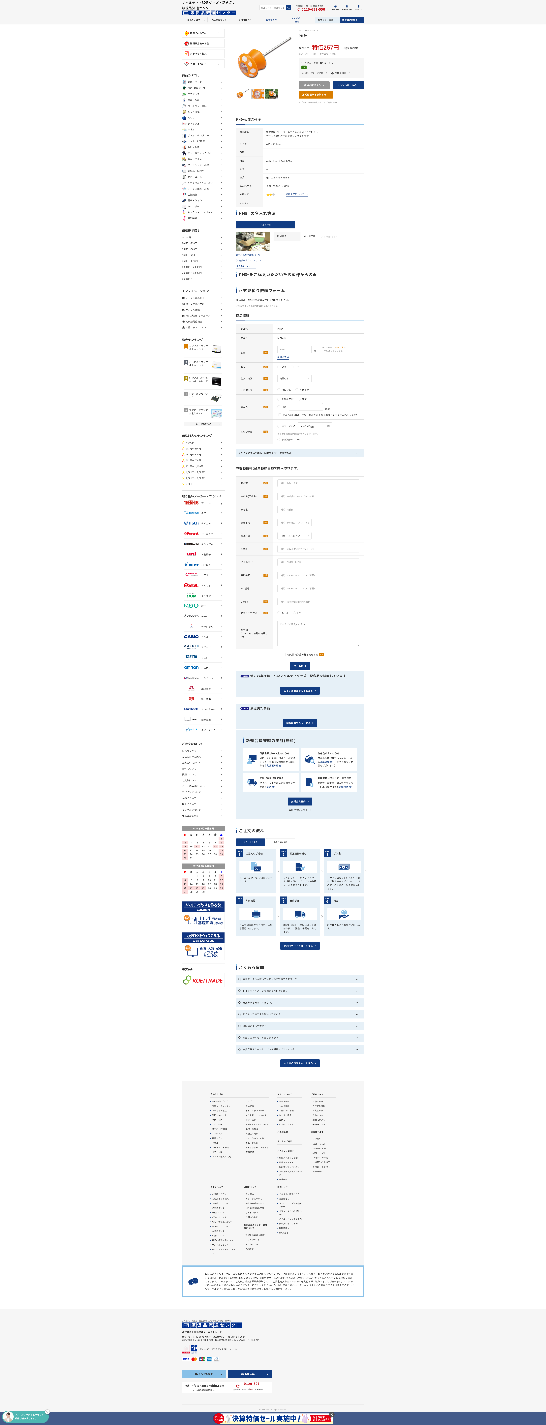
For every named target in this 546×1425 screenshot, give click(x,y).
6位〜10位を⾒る (203, 424)
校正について (189, 804)
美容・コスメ (195, 176)
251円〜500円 (189, 249)
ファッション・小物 (198, 165)
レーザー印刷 (285, 1115)
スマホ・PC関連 (196, 141)
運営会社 (283, 1198)
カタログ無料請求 (195, 303)
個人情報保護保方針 (255, 1207)
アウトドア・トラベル (199, 153)
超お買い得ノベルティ (289, 1167)
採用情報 (283, 1228)
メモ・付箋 (193, 111)
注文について (216, 1187)
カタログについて (254, 1198)
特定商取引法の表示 (255, 1203)
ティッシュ (193, 123)
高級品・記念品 (196, 170)
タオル (191, 129)
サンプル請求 (326, 19)
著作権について (320, 1124)
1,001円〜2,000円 (192, 267)
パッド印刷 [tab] (266, 224)
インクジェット (286, 1124)
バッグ (191, 117)
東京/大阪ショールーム (198, 315)
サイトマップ (252, 1212)
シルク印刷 (284, 1106)
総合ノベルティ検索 (288, 1157)
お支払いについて (191, 762)
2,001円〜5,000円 (192, 272)
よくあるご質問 (297, 20)
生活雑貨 (192, 194)
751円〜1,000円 (190, 261)
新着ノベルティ (198, 33)
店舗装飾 (192, 218)
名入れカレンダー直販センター (290, 1205)
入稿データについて (246, 260)
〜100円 (186, 237)
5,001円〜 (187, 278)
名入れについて (244, 266)
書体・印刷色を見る (246, 254)
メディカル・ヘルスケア (201, 182)
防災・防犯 (193, 147)
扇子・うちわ (195, 200)
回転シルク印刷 (286, 1110)
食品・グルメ (195, 159)
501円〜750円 (189, 255)
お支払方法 (318, 1110)
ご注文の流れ (319, 1106)
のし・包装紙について (194, 786)
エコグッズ (193, 94)
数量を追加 (283, 357)
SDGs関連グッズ (196, 88)
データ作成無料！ (195, 297)
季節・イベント (198, 63)
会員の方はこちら (298, 809)
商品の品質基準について (223, 1240)
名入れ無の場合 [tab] (281, 842)
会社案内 (250, 1194)
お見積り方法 (189, 750)
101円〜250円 (189, 243)
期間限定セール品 (199, 43)
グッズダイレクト (287, 1223)
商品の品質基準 (190, 815)
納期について (189, 774)
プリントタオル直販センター (290, 1213)
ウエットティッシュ (221, 1106)
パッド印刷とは (328, 236)
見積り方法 (318, 1101)
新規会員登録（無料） (256, 1235)
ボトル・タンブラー (198, 135)
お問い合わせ (351, 19)
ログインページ (253, 1239)
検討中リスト (252, 1244)
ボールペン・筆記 (197, 105)
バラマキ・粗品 (198, 53)
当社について (250, 1187)
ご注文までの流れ (191, 756)
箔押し (282, 1119)
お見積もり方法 (219, 1194)
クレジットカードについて (223, 1251)
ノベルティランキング (289, 1218)
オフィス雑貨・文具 (198, 188)
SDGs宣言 (284, 1232)
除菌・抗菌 (193, 100)
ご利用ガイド (317, 1094)
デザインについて (191, 792)
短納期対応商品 (194, 321)
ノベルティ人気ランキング (290, 1173)
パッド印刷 (284, 1101)
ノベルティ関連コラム (289, 1194)
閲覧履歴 (283, 1179)
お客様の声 (271, 19)
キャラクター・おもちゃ (201, 212)
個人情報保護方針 (296, 654)
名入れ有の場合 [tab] (251, 842)
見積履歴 (250, 1248)
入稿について (189, 798)
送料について (189, 768)
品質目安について (295, 194)
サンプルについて (191, 810)
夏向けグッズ (195, 82)
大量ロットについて (196, 327)
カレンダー (193, 206)
